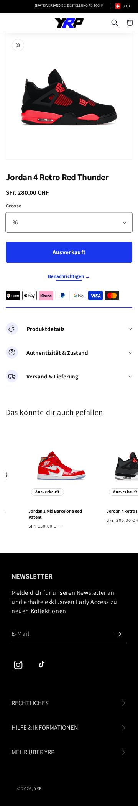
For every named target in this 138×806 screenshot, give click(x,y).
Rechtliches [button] (30, 703)
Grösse (13, 205)
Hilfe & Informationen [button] (45, 727)
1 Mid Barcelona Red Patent (53, 514)
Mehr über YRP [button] (33, 752)
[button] (114, 23)
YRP (38, 788)
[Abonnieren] (118, 633)
